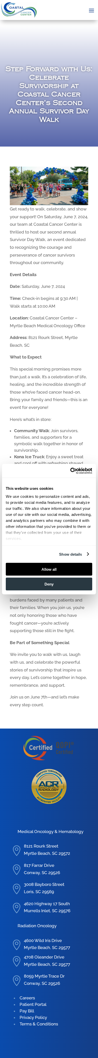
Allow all (49, 569)
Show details (70, 554)
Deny (49, 584)
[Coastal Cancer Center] (19, 10)
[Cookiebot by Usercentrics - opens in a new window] (70, 470)
